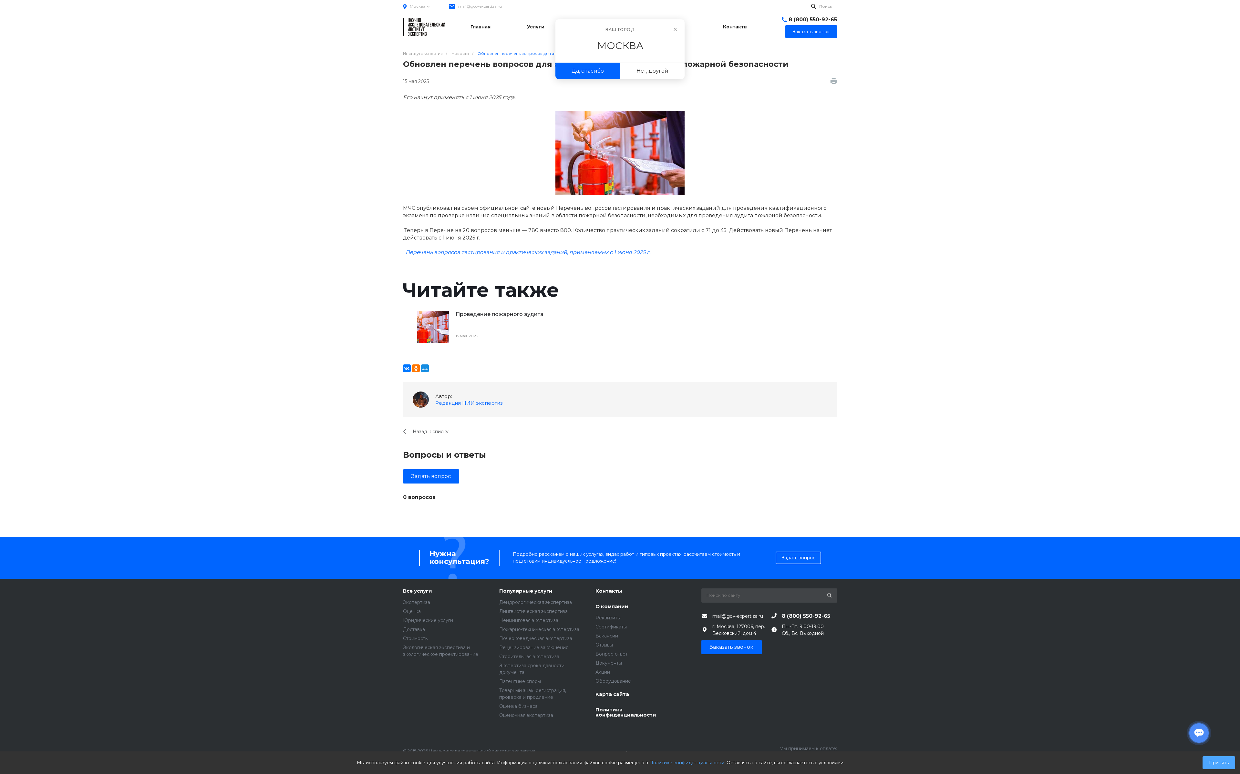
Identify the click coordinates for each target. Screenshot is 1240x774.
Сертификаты (611, 627)
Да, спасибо (588, 71)
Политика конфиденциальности (625, 712)
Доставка (414, 629)
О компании (611, 606)
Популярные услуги (526, 591)
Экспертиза (416, 602)
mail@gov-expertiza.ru (480, 6)
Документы (608, 663)
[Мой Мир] (425, 368)
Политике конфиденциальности (686, 763)
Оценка (412, 611)
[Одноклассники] (416, 368)
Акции (602, 672)
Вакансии (606, 636)
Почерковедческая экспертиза (535, 638)
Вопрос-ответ (611, 654)
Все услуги (417, 591)
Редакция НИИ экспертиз (469, 403)
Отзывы (604, 645)
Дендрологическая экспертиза (535, 602)
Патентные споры (520, 681)
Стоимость (415, 638)
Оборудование (613, 681)
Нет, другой (652, 71)
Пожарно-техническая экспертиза (539, 629)
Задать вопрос (431, 476)
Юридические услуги (428, 620)
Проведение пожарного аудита (499, 314)
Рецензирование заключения (533, 647)
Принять (1219, 763)
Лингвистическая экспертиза (533, 611)
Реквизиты (608, 618)
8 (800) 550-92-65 (813, 19)
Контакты (608, 591)
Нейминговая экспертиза (528, 620)
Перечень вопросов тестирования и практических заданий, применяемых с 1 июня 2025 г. (528, 252)
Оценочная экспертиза (526, 715)
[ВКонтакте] (407, 368)
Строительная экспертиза (529, 656)
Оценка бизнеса (518, 706)
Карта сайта (612, 694)
